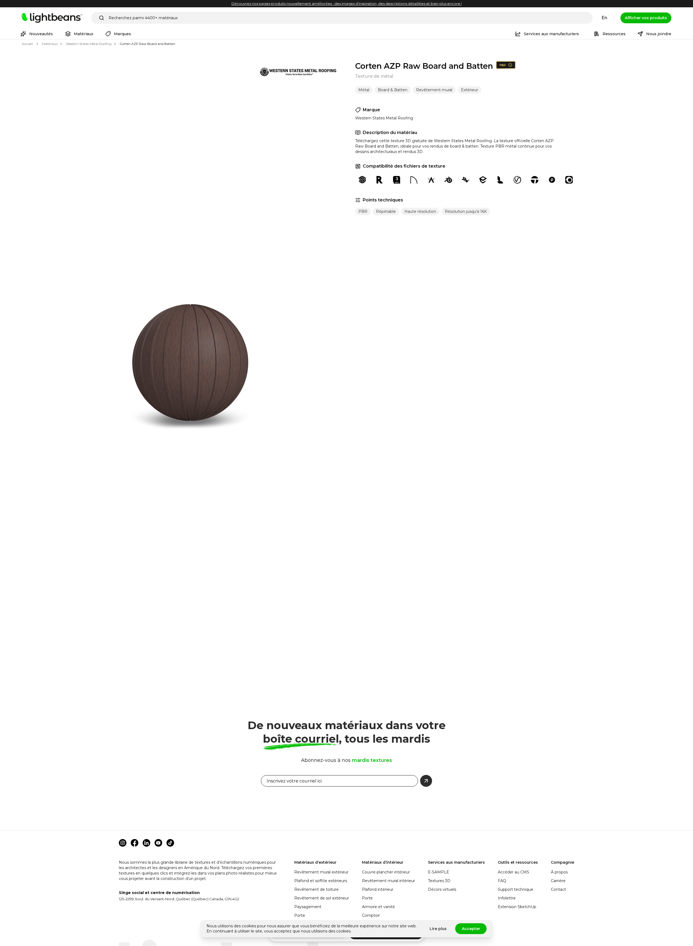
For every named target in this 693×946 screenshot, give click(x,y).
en (604, 17)
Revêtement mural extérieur (321, 872)
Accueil (27, 44)
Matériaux (50, 44)
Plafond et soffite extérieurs (320, 880)
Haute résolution (420, 211)
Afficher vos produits (646, 17)
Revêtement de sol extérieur (321, 898)
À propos (559, 872)
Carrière (558, 880)
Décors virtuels (442, 889)
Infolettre (507, 898)
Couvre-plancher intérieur (386, 872)
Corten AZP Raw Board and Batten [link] (147, 44)
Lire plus (438, 928)
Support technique (515, 889)
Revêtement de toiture (316, 889)
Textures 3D (439, 880)
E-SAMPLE (438, 872)
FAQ (502, 880)
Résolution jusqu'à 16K (466, 211)
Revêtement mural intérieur (388, 880)
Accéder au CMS (513, 872)
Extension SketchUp (517, 906)
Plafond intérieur (377, 889)
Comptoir (371, 915)
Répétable (386, 211)
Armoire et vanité (378, 906)
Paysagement (307, 906)
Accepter (471, 928)
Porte (299, 915)
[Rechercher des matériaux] (101, 18)
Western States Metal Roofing (89, 44)
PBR (362, 211)
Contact (558, 889)
